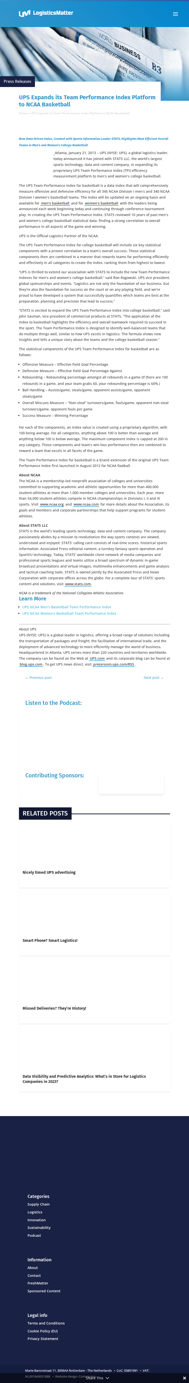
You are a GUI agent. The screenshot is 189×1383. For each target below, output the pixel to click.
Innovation (37, 1220)
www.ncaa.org (52, 504)
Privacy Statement (43, 1338)
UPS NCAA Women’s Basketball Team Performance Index (69, 613)
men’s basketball (55, 203)
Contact (34, 1275)
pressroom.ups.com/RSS (113, 664)
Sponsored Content (44, 1291)
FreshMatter (38, 1283)
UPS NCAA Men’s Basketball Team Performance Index (66, 607)
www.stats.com (78, 584)
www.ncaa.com (86, 504)
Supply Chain (39, 1204)
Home (23, 113)
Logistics (35, 1212)
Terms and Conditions (46, 1323)
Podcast (34, 1235)
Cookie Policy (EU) (43, 1331)
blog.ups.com (31, 664)
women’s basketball (101, 203)
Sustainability (39, 1227)
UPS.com (97, 658)
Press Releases (17, 81)
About (33, 1267)
